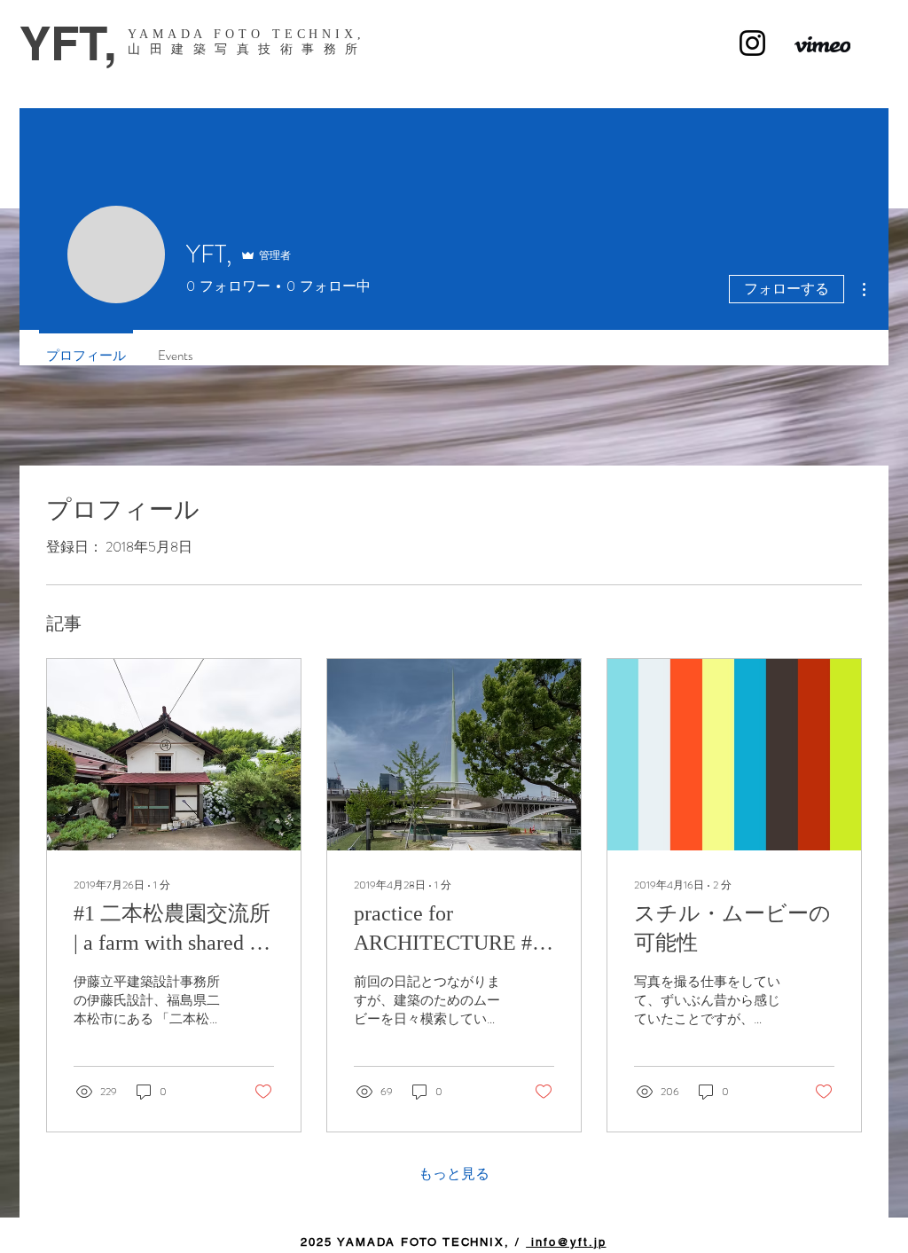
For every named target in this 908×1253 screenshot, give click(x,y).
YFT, (68, 43)
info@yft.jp (566, 1242)
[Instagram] (752, 43)
